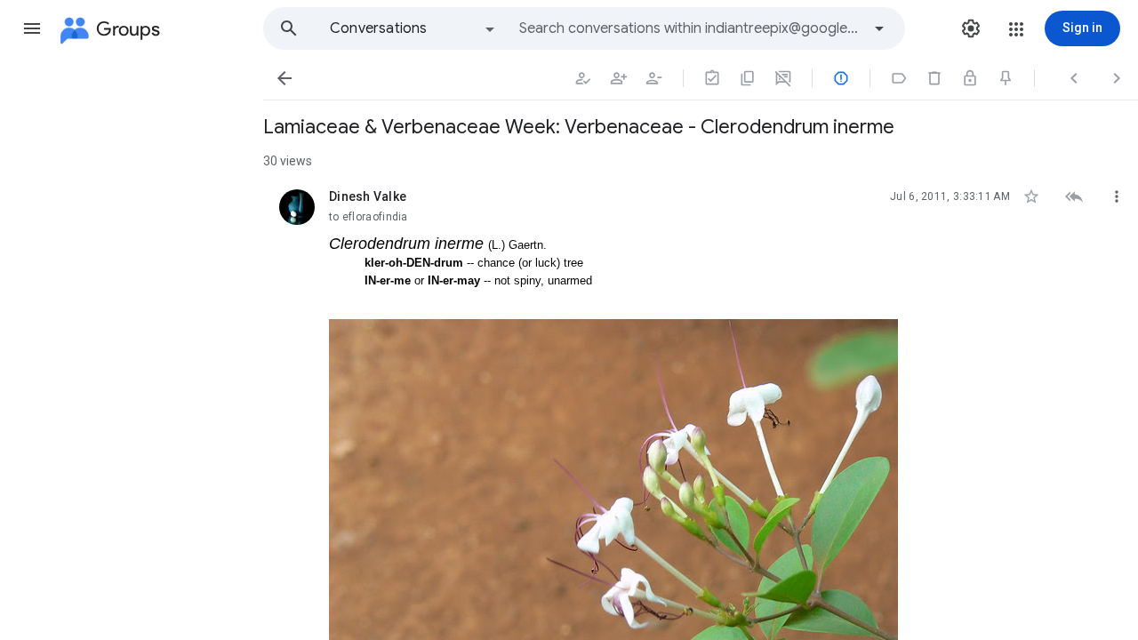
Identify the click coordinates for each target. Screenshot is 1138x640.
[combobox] (690, 28)
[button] (32, 28)
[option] (413, 28)
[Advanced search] (879, 28)
